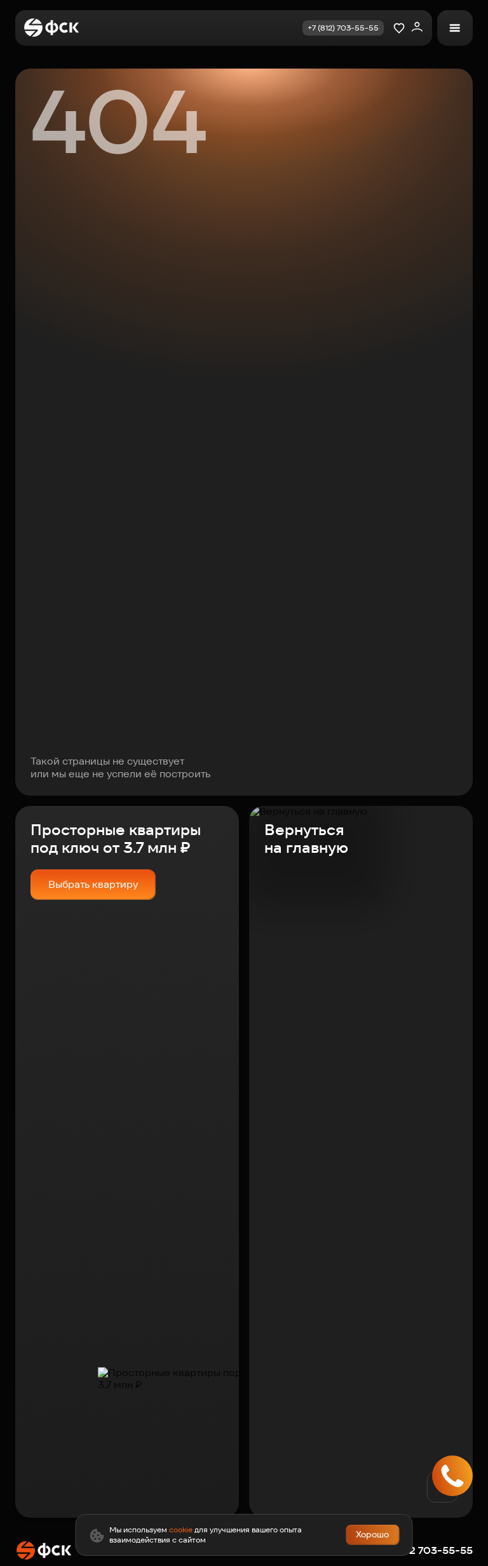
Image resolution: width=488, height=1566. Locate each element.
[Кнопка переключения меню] (455, 28)
